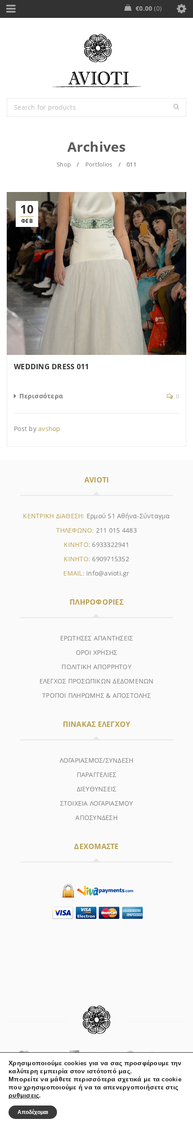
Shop (64, 164)
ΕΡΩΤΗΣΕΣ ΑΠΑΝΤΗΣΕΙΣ (96, 638)
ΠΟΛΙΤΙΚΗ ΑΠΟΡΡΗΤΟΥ (96, 666)
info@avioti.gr (108, 573)
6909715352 (110, 559)
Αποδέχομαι (33, 1112)
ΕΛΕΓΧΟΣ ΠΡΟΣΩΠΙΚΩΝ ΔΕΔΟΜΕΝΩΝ (96, 681)
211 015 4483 (116, 530)
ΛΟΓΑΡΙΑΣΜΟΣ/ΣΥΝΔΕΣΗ (97, 760)
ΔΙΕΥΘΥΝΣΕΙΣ (97, 789)
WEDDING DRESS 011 (51, 366)
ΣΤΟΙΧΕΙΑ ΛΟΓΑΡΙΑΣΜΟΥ (96, 803)
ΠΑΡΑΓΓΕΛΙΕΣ (97, 774)
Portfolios (99, 164)
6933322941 (110, 544)
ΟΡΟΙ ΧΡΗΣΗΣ (97, 652)
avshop (49, 428)
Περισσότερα (41, 396)
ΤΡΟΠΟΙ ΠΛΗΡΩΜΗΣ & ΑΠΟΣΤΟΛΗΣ (96, 695)
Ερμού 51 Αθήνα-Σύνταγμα (128, 516)
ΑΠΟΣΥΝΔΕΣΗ (96, 817)
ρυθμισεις (24, 1096)
